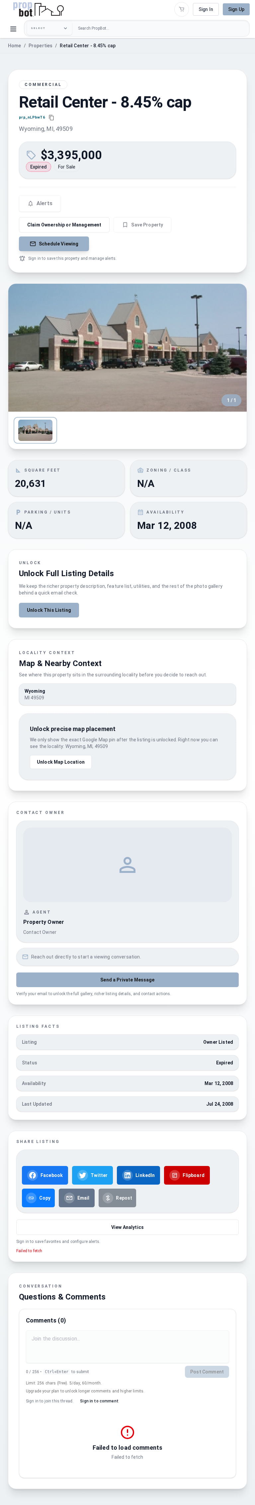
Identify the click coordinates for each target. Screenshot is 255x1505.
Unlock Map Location (61, 762)
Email (83, 1198)
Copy (45, 1198)
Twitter (99, 1175)
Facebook (52, 1175)
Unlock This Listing (49, 610)
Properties (41, 45)
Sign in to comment (99, 1401)
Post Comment (207, 1371)
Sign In (206, 9)
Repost (124, 1198)
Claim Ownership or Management (64, 224)
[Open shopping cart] (181, 9)
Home (14, 45)
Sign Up (236, 9)
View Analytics (127, 1227)
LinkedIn (145, 1175)
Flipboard (193, 1175)
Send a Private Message (127, 979)
